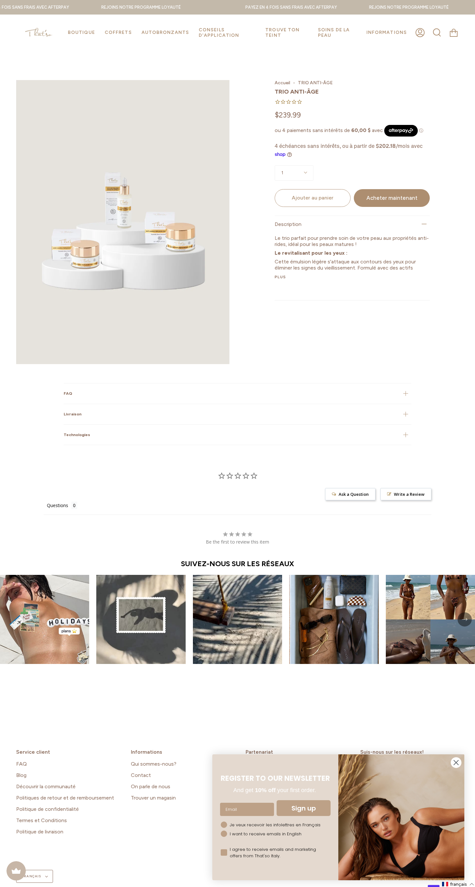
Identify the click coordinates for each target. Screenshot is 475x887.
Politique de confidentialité (47, 809)
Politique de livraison (39, 832)
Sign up (303, 808)
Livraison (72, 414)
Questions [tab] (57, 505)
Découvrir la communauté (46, 786)
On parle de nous (150, 786)
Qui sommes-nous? (153, 764)
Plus (280, 277)
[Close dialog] (456, 762)
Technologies (77, 434)
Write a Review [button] (409, 494)
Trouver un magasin (153, 798)
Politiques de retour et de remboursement (65, 798)
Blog (21, 775)
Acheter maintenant (391, 198)
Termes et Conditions (41, 820)
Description (288, 224)
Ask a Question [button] (354, 494)
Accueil (282, 83)
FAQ (68, 393)
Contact (141, 775)
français (32, 876)
